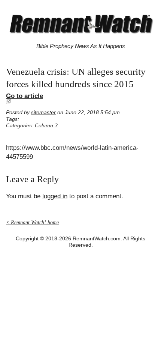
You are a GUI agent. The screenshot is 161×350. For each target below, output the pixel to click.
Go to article (24, 95)
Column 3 (46, 125)
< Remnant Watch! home (32, 222)
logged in (54, 196)
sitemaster (43, 112)
